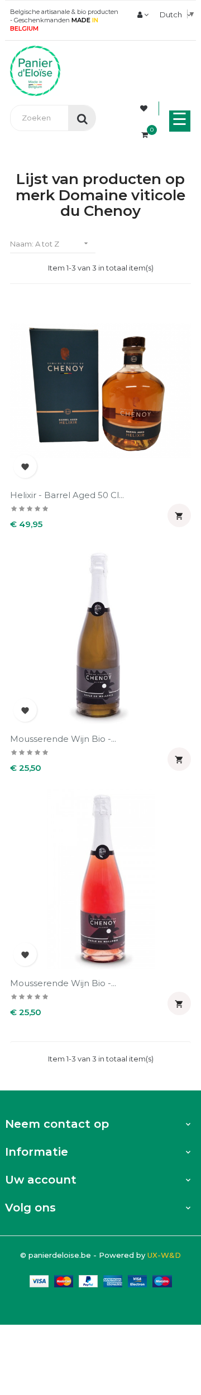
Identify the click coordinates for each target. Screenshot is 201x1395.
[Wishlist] (145, 108)
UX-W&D (164, 1255)
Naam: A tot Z (50, 243)
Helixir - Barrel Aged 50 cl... (67, 495)
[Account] (143, 14)
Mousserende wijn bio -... (63, 738)
